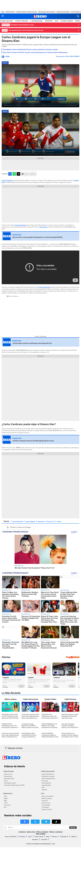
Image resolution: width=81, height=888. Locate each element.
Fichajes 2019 (50, 521)
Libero (30, 836)
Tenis (5, 803)
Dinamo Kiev (43, 227)
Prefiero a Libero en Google (20, 527)
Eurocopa (45, 781)
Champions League (48, 776)
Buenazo (54, 836)
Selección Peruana (17, 521)
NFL (5, 807)
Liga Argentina (46, 783)
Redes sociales (47, 798)
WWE (6, 798)
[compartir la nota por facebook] (10, 174)
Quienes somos (31, 832)
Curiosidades (46, 805)
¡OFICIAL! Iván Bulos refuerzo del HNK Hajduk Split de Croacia (33, 441)
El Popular (22, 836)
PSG (43, 787)
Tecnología (45, 807)
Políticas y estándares (42, 832)
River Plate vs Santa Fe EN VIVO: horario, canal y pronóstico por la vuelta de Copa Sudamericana (35, 52)
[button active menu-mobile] (3, 16)
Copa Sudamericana (48, 778)
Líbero (7, 56)
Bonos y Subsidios (48, 796)
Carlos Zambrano (7, 180)
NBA (5, 800)
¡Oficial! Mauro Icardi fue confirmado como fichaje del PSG (32, 343)
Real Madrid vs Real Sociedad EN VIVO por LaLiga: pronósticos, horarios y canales (30, 49)
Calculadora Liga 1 (10, 783)
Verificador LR (64, 836)
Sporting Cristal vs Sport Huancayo (26, 12)
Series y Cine (46, 803)
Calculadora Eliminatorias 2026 (14, 785)
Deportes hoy (7, 793)
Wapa (47, 836)
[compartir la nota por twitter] (18, 174)
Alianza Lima (8, 774)
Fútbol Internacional (48, 771)
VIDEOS (77, 21)
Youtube (58, 521)
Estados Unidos (47, 809)
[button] (78, 16)
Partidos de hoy (10, 12)
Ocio (56, 21)
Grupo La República (11, 836)
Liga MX (44, 789)
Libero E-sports (38, 836)
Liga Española (46, 785)
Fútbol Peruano (21, 21)
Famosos (45, 800)
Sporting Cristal (9, 778)
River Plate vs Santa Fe (63, 12)
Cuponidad (44, 839)
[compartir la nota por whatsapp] (14, 174)
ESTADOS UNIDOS (67, 21)
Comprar (21, 686)
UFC (5, 796)
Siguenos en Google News (29, 173)
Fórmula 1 (7, 805)
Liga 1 (6, 781)
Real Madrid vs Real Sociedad (46, 12)
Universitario (8, 776)
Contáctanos (22, 832)
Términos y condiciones (55, 832)
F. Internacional (36, 21)
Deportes (49, 21)
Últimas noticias (6, 21)
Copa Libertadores (48, 774)
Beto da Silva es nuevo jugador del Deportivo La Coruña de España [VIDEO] (37, 237)
